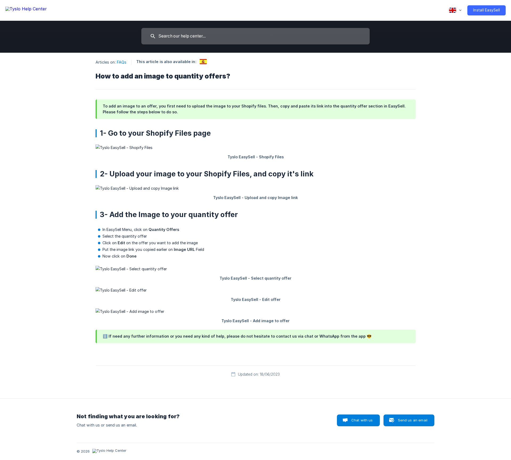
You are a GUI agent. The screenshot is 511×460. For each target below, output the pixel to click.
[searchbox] (255, 36)
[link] (203, 61)
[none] (26, 9)
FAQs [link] (121, 62)
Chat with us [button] (362, 420)
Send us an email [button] (412, 420)
